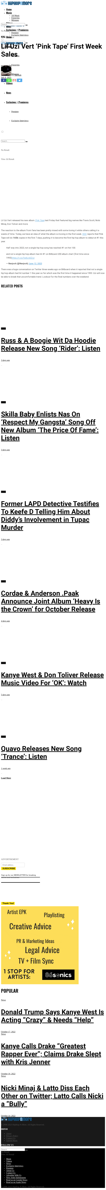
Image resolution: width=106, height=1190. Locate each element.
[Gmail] (14, 80)
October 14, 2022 (8, 1116)
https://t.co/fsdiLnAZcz (23, 257)
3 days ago (5, 360)
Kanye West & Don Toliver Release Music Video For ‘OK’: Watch (52, 679)
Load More (6, 778)
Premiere (15, 33)
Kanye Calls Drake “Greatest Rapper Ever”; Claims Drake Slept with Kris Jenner (51, 1054)
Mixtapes (15, 20)
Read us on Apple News (16, 1182)
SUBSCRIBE (8, 868)
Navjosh (17, 75)
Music (9, 12)
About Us (10, 1170)
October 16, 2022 (8, 1074)
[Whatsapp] (9, 80)
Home (9, 9)
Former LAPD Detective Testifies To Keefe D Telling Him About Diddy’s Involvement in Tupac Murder (50, 516)
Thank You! (8, 903)
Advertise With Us (13, 1175)
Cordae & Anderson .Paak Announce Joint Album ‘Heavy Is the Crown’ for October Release (50, 601)
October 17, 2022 (8, 1032)
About (8, 1133)
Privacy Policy (12, 1136)
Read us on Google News (16, 1180)
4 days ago (5, 621)
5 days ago (5, 695)
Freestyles (15, 18)
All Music (15, 15)
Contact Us (10, 1138)
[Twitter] (19, 80)
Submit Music (12, 1140)
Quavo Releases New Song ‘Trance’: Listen (41, 753)
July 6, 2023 (6, 77)
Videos (9, 1161)
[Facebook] (3, 80)
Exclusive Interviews (19, 35)
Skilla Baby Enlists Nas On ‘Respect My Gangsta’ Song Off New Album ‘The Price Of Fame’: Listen (50, 426)
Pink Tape (39, 220)
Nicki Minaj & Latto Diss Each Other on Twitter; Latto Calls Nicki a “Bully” (52, 1096)
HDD (84, 234)
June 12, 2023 (35, 263)
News (3, 36)
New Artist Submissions (16, 1177)
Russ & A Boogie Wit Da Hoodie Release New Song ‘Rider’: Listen (50, 344)
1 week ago (5, 768)
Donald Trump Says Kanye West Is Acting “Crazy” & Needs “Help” (52, 1016)
